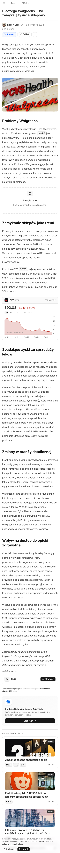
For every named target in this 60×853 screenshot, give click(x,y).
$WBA (41, 133)
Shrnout (10, 34)
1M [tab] (6, 312)
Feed (13, 3)
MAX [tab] (30, 312)
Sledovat (49, 679)
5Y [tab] (25, 312)
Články (25, 3)
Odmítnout (9, 849)
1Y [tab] (21, 312)
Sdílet (26, 34)
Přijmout (23, 849)
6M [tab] (11, 312)
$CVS (23, 269)
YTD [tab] (16, 312)
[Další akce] (53, 764)
